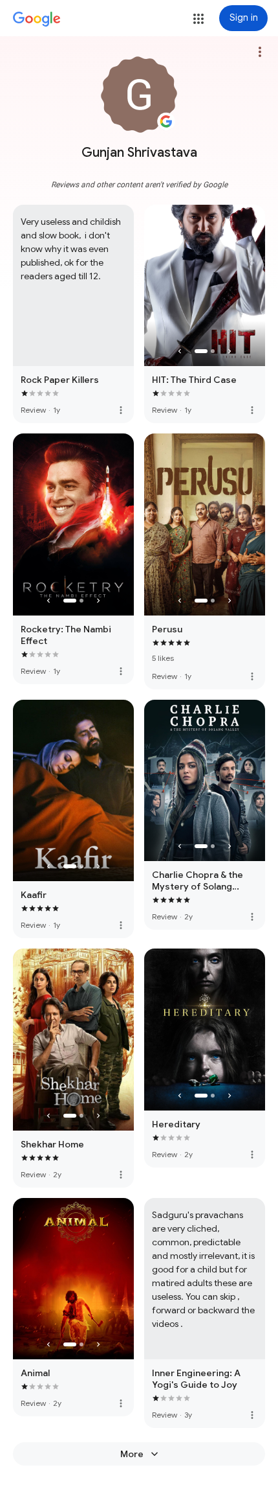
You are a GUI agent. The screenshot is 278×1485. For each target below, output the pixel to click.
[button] (198, 19)
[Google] (37, 19)
